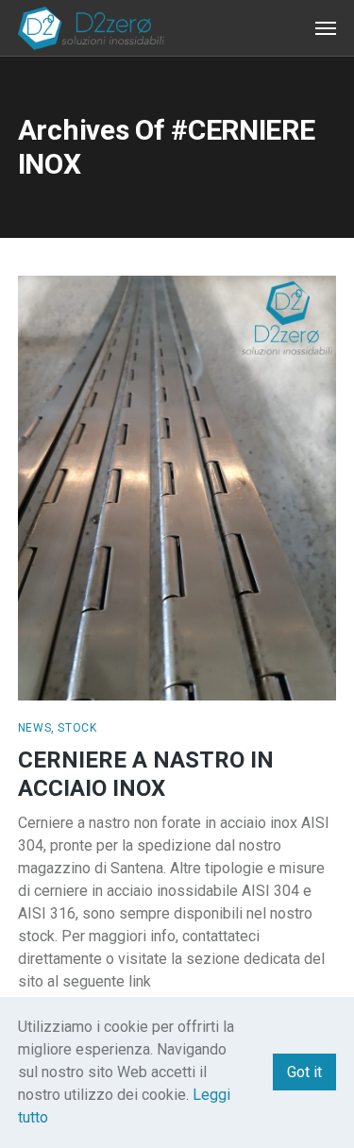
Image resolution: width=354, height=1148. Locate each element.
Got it (304, 1072)
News (34, 727)
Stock (77, 727)
